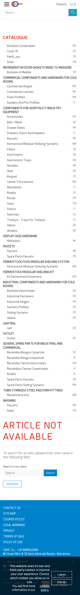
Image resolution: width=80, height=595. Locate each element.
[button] (7, 4)
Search (50, 472)
